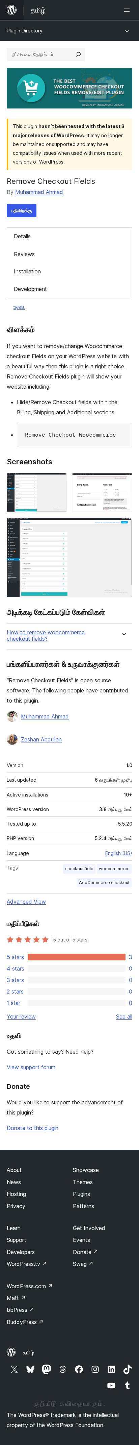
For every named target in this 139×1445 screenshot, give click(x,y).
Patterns (83, 1206)
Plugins (81, 1194)
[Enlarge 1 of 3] (57, 482)
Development (30, 289)
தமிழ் (28, 1352)
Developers (21, 1252)
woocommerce (114, 868)
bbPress (20, 1309)
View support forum (31, 1067)
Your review (21, 1016)
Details (22, 236)
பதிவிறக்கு (21, 210)
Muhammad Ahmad (39, 192)
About (14, 1170)
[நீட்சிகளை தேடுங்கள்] (78, 54)
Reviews (24, 254)
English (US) (118, 853)
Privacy (16, 1206)
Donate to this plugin (32, 1128)
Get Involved (89, 1228)
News (14, 1182)
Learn (14, 1228)
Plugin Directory (25, 30)
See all (124, 1016)
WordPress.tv (27, 1263)
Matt (16, 1298)
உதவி (19, 306)
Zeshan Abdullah (41, 739)
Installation (27, 271)
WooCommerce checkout (104, 882)
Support (16, 1239)
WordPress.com (30, 1286)
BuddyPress (25, 1322)
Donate (85, 1252)
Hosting (16, 1194)
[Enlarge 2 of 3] (123, 482)
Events (81, 1239)
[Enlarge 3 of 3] (123, 526)
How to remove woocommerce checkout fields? (46, 635)
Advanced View (26, 901)
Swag (83, 1263)
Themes (83, 1182)
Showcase (86, 1170)
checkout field (79, 868)
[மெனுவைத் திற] (128, 10)
